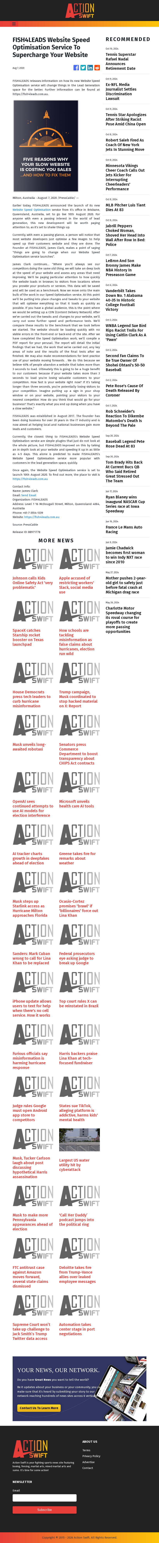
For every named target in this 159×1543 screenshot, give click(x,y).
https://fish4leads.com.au (30, 479)
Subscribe (44, 1510)
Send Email (28, 495)
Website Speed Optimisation (32, 209)
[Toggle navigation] (14, 24)
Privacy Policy (91, 1456)
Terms (86, 1450)
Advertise (88, 1462)
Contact (87, 1468)
